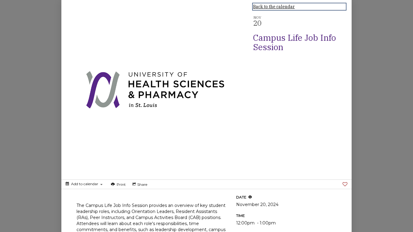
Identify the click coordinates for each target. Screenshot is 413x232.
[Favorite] (345, 184)
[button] (250, 197)
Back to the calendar (274, 6)
